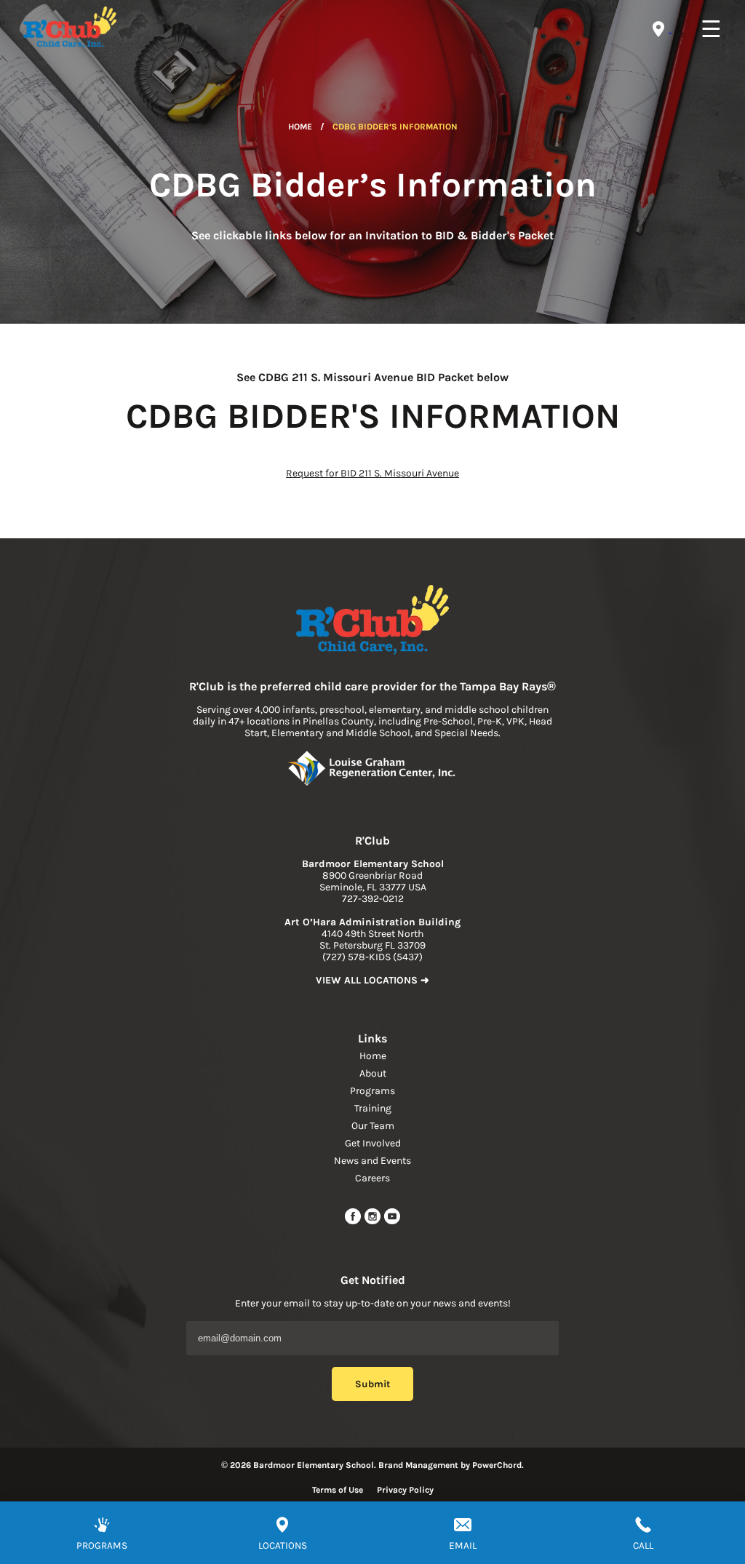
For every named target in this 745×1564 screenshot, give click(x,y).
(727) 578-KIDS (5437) (372, 957)
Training (372, 1108)
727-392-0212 (373, 899)
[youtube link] (392, 1222)
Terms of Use (337, 1490)
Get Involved (373, 1143)
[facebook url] (354, 1222)
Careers (372, 1178)
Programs (372, 1091)
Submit (372, 1384)
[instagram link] (373, 1222)
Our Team (372, 1126)
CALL (643, 1545)
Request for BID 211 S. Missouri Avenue (372, 473)
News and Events (372, 1160)
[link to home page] (372, 621)
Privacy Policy (405, 1490)
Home (300, 126)
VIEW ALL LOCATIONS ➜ (372, 980)
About (372, 1073)
